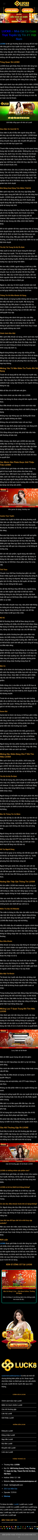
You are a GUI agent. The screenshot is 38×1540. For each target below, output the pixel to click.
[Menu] (4, 3)
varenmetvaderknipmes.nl (11, 1376)
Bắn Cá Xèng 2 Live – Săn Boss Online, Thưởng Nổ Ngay (19, 1292)
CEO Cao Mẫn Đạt (10, 1489)
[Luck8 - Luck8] (22, 3)
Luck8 (16, 1504)
